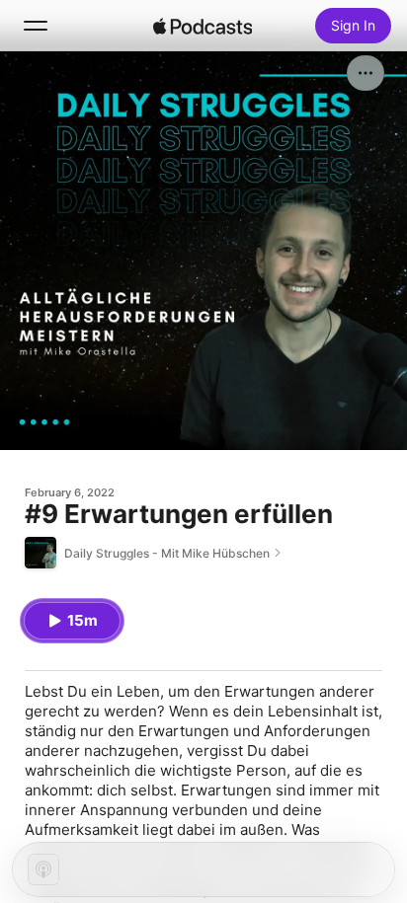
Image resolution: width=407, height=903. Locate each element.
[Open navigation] (35, 25)
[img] (202, 26)
